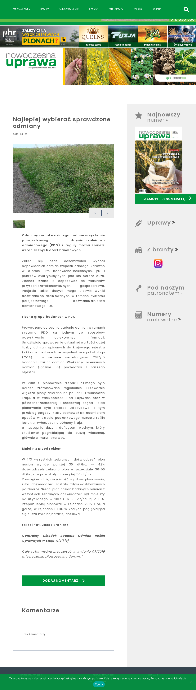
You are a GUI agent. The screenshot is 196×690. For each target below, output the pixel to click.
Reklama (138, 9)
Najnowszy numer (69, 9)
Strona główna (21, 9)
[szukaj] (186, 9)
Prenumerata (116, 9)
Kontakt (157, 9)
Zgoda (99, 684)
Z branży (93, 9)
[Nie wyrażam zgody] (191, 682)
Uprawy (44, 9)
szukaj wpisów (179, 8)
